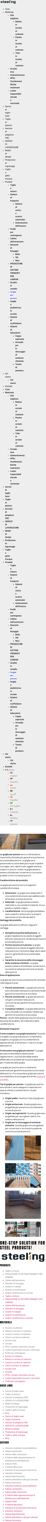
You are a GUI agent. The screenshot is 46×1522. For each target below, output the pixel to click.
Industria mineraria (13, 1473)
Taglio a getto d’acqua (8, 174)
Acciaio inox (10, 1340)
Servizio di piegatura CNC (9, 133)
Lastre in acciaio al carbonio (18, 1334)
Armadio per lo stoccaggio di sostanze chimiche (20, 351)
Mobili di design (12, 1404)
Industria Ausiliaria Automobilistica (21, 1448)
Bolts (17, 254)
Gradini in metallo (13, 1286)
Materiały (9, 12)
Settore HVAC (11, 1464)
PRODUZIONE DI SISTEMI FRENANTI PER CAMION (23, 1275)
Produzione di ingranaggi (16, 1407)
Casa (7, 9)
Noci (17, 260)
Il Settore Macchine (13, 1467)
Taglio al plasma (12, 1394)
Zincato (8, 1343)
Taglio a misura (12, 1271)
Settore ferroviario (13, 1483)
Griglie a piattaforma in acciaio (15, 307)
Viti (16, 257)
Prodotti (8, 182)
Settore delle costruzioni (16, 1454)
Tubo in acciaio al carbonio (19, 59)
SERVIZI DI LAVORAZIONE (17, 1400)
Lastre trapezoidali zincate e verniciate (15, 97)
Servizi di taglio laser (8, 111)
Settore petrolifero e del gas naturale (21, 1479)
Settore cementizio (13, 1451)
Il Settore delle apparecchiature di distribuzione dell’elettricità (20, 1459)
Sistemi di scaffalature (15, 1290)
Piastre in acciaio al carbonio (19, 43)
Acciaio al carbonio (13, 1328)
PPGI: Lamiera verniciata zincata (19, 1347)
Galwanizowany (17, 75)
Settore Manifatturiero (15, 1476)
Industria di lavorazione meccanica (21, 1470)
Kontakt (8, 386)
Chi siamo (8, 375)
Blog (7, 1413)
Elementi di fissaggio (14, 1283)
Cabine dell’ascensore (15, 1280)
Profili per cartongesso (15, 1353)
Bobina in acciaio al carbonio (19, 27)
